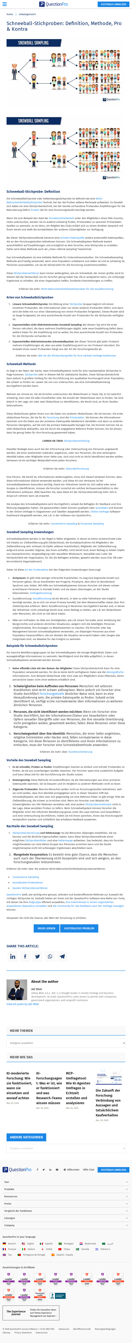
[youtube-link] (57, 1169)
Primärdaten (77, 417)
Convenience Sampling (64, 523)
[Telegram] (62, 956)
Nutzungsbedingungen (105, 1329)
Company (9, 1225)
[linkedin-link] (50, 1169)
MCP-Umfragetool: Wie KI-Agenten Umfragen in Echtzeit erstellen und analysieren (78, 1088)
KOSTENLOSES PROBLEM (79, 928)
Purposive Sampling (92, 523)
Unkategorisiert (27, 14)
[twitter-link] (44, 1169)
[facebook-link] (37, 1169)
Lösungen (9, 1218)
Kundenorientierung (80, 751)
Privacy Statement (23, 1332)
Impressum (63, 1329)
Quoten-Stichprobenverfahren (30, 888)
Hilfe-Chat (88, 1169)
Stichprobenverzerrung (26, 832)
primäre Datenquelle (72, 237)
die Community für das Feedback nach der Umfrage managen (88, 905)
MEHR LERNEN (46, 928)
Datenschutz (41, 1332)
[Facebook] (25, 956)
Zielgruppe (35, 902)
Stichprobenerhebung (77, 440)
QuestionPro (14, 894)
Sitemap (6, 1332)
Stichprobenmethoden (98, 804)
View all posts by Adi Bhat (23, 1004)
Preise (7, 1203)
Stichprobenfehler (36, 840)
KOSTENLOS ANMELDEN (113, 4)
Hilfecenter (73, 1169)
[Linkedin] (13, 956)
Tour (6, 1182)
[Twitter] (37, 956)
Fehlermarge (65, 840)
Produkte (9, 1189)
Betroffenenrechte (82, 1329)
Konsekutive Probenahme (28, 882)
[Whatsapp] (50, 956)
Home (10, 14)
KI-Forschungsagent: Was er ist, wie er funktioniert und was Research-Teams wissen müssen (49, 1088)
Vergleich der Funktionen (18, 1211)
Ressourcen (10, 1196)
